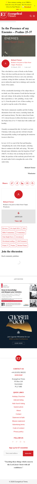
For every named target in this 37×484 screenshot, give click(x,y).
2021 (24, 228)
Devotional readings (8, 241)
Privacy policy (18, 431)
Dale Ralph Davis (8, 237)
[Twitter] (16, 441)
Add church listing (18, 403)
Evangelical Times (21, 482)
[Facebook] (12, 441)
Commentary (21, 232)
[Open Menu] (33, 16)
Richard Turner (16, 60)
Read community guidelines (10, 256)
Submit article (18, 407)
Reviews (5, 228)
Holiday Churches (18, 396)
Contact (18, 414)
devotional (19, 237)
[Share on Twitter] (12, 183)
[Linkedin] (24, 441)
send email (18, 375)
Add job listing (18, 400)
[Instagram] (20, 441)
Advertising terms (18, 424)
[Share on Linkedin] (22, 183)
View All (18, 221)
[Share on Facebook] (17, 183)
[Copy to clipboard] (32, 183)
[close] (34, 5)
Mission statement (18, 421)
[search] (30, 16)
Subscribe (28, 453)
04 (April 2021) (15, 228)
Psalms (13, 245)
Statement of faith (18, 417)
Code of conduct (18, 428)
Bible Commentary (8, 232)
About (18, 410)
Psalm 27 (5, 245)
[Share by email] (27, 183)
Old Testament (22, 241)
